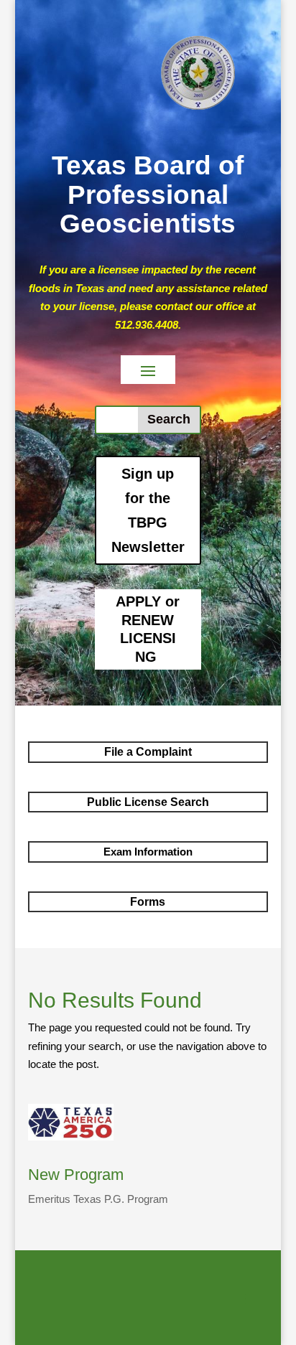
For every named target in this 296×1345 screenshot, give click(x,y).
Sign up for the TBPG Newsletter (148, 510)
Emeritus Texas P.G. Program (98, 1199)
